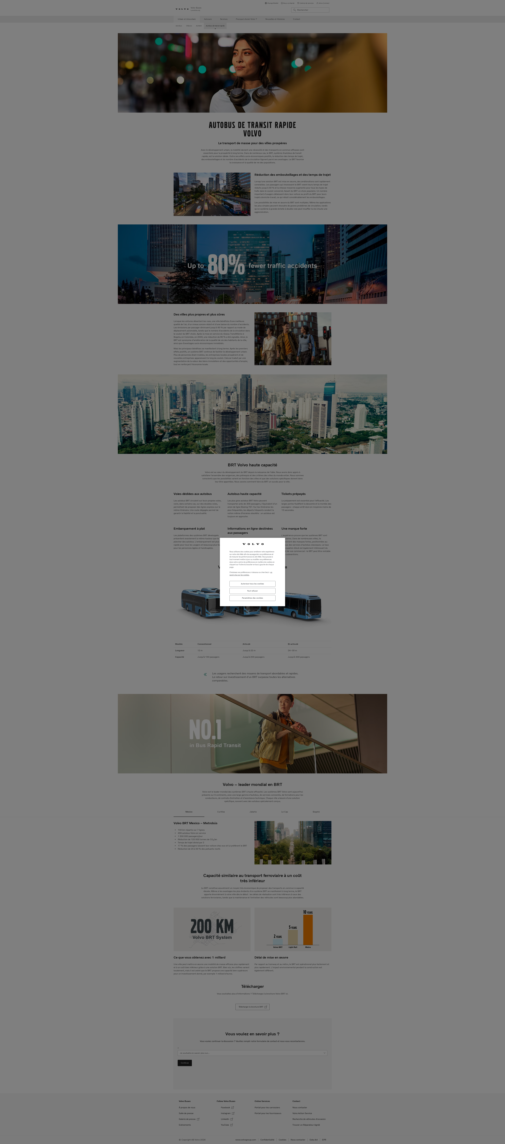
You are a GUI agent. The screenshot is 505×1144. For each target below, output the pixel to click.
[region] (252, 572)
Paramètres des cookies (252, 598)
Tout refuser (252, 591)
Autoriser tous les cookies (252, 584)
